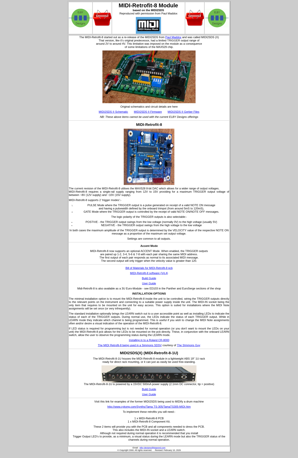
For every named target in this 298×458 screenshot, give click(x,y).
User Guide (149, 283)
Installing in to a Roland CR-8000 (149, 340)
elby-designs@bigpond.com (152, 448)
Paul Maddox (173, 37)
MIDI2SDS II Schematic (113, 111)
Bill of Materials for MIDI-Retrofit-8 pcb (149, 268)
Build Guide (149, 278)
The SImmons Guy (188, 345)
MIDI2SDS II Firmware (148, 111)
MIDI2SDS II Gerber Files (183, 111)
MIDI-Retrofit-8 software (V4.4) (149, 273)
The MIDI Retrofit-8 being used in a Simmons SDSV (130, 345)
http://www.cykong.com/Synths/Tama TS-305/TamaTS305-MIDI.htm (149, 406)
